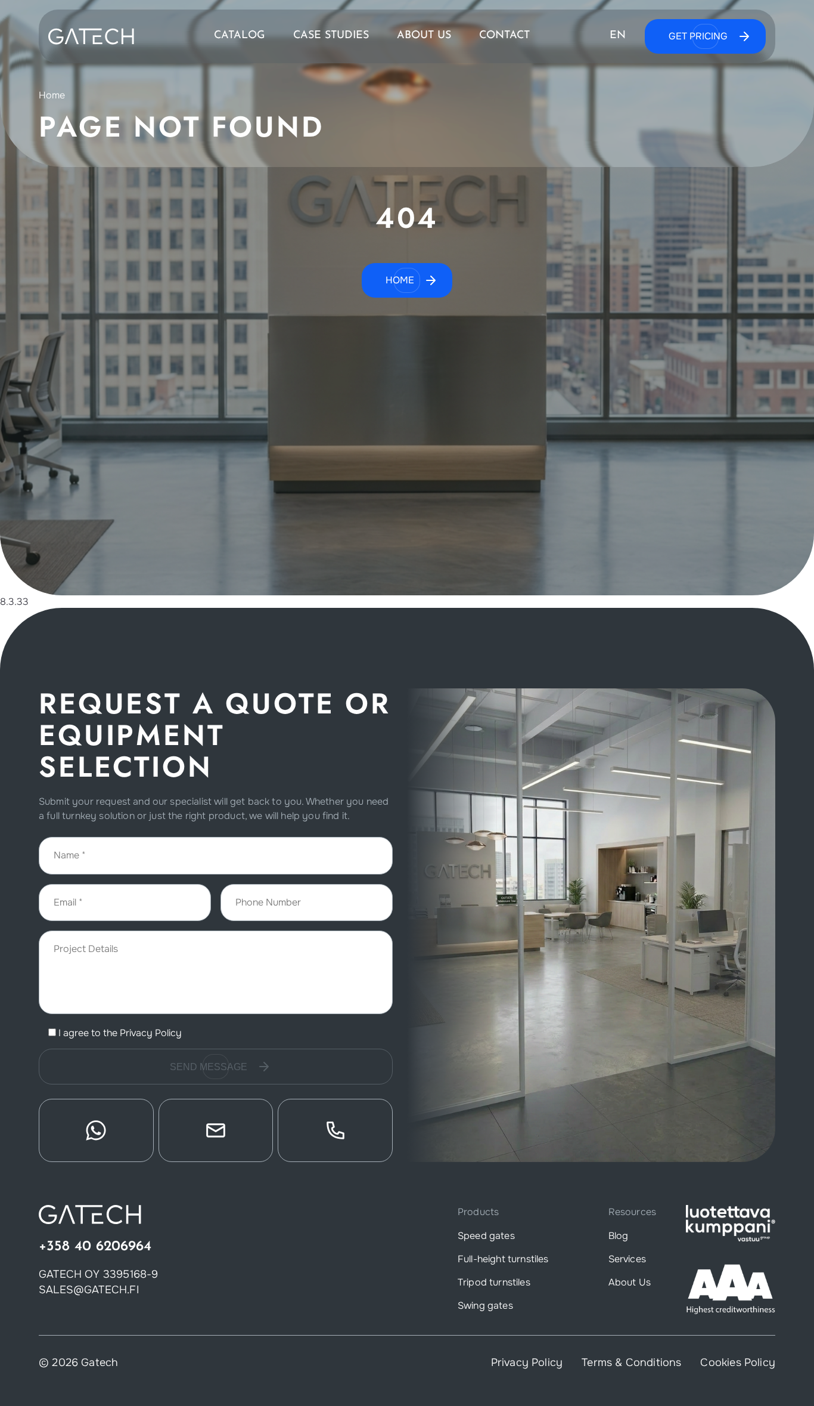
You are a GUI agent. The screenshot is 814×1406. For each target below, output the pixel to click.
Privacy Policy (151, 1033)
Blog (618, 1235)
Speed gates (486, 1235)
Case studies (331, 36)
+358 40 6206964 (95, 1247)
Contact (504, 36)
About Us (424, 36)
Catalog (239, 36)
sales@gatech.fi (89, 1289)
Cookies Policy (737, 1362)
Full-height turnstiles (503, 1259)
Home (52, 95)
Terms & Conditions (631, 1362)
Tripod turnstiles (494, 1282)
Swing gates (485, 1305)
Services (627, 1259)
